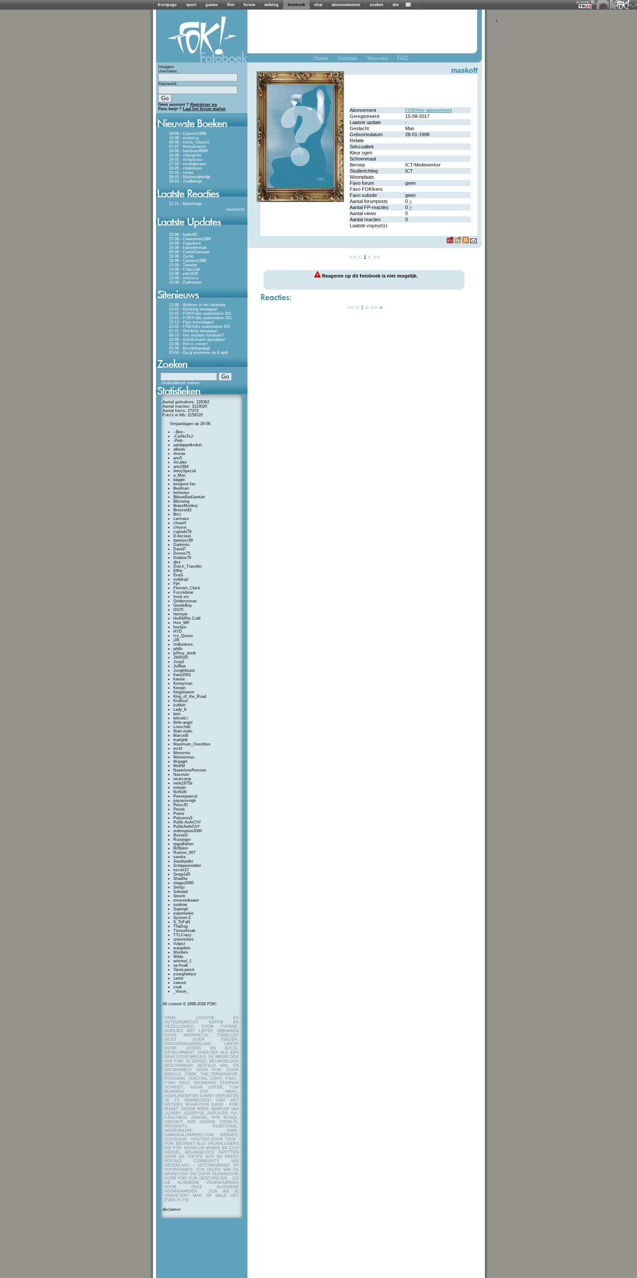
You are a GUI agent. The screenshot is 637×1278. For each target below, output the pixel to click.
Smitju (179, 887)
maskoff (464, 70)
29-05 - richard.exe (186, 159)
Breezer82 (182, 510)
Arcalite (180, 462)
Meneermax (184, 757)
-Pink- (178, 440)
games (211, 5)
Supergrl (180, 909)
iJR (176, 640)
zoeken (377, 5)
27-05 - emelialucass (187, 164)
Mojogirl (180, 761)
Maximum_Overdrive (192, 744)
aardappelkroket (187, 445)
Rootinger (182, 839)
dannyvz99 (183, 540)
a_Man (179, 475)
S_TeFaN (181, 922)
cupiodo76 (182, 532)
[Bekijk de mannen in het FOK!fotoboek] (351, 60)
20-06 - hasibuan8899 (188, 151)
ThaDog (180, 926)
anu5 (177, 458)
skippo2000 (183, 883)
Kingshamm (184, 692)
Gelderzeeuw (185, 601)
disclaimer (171, 1209)
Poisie (178, 813)
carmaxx (181, 518)
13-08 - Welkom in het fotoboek (197, 305)
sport (191, 5)
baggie (179, 479)
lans (177, 714)
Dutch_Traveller (187, 566)
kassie (179, 679)
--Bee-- (179, 432)
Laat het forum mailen (204, 109)
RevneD (180, 835)
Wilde (178, 956)
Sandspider (183, 861)
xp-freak (180, 965)
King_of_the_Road (189, 696)
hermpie (180, 614)
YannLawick (184, 969)
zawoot (179, 983)
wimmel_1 (182, 961)
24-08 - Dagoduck (185, 243)
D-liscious (182, 536)
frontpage (167, 5)
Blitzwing (181, 501)
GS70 (178, 610)
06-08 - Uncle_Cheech (189, 142)
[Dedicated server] (585, 6)
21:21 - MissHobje (185, 204)
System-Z (182, 917)
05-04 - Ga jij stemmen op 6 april (198, 352)
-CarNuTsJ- (183, 436)
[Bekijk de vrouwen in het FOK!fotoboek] (381, 60)
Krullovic (180, 701)
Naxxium (181, 774)
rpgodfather (183, 844)
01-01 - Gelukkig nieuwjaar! (193, 331)
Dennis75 (181, 553)
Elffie (177, 571)
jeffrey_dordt (184, 653)
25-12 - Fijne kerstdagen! (191, 322)
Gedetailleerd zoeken (180, 383)
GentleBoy (182, 605)
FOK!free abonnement (428, 110)
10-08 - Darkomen (185, 282)
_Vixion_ (180, 991)
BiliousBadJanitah (189, 497)
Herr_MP (181, 623)
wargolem (182, 948)
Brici (177, 514)
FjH (176, 584)
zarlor (178, 978)
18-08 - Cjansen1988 (187, 133)
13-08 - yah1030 (183, 273)
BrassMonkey (185, 505)
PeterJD (180, 805)
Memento (181, 753)
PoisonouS (182, 818)
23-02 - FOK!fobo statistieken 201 (199, 326)
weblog (271, 5)
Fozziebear (183, 592)
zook (177, 987)
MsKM (179, 766)
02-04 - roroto (181, 172)
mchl (177, 748)
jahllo (177, 649)
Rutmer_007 (184, 852)
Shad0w (180, 878)
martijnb (180, 740)
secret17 (181, 870)
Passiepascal (185, 796)
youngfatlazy (184, 974)
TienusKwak (184, 930)
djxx (177, 562)
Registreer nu (203, 104)
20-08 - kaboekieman (188, 247)
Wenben (180, 952)
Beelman (181, 488)
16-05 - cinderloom (185, 168)
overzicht (236, 209)
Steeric (179, 896)
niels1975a (182, 783)
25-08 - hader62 (183, 234)
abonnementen (346, 5)
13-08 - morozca (183, 138)
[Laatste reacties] (201, 200)
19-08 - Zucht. (182, 256)
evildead (180, 579)
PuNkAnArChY (186, 826)
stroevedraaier (186, 900)
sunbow (180, 904)
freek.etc (181, 597)
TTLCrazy (182, 935)
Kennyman (182, 683)
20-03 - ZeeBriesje (185, 181)
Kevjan (179, 688)
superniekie (183, 913)
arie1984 (180, 466)
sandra (179, 857)
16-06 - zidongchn (185, 155)
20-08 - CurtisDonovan (189, 252)
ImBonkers (183, 644)
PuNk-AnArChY (187, 822)
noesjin (179, 787)
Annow (179, 453)
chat (318, 5)
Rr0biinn (180, 848)
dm (396, 5)
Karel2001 (182, 675)
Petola (179, 809)
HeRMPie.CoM (187, 618)
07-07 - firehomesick (187, 146)
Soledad (180, 891)
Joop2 (178, 662)
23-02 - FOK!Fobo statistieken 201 (200, 313)
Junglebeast (184, 670)
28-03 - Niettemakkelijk (190, 177)
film (230, 5)
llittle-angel (182, 722)
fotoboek (296, 5)
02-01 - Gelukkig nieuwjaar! (193, 309)
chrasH (179, 523)
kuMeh (179, 705)
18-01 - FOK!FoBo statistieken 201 (200, 318)
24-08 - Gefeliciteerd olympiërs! (197, 339)
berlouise (181, 492)
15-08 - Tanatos (183, 265)
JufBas (179, 666)
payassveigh (184, 800)
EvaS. (178, 575)
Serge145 (181, 874)
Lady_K (180, 709)
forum (249, 5)
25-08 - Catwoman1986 (190, 239)
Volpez (179, 943)
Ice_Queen (183, 636)
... (205, 204)
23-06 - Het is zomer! (188, 344)
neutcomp (182, 779)
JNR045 (180, 657)
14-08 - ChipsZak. (185, 269)
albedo (179, 449)
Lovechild (181, 727)
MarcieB (180, 735)
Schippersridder (187, 865)
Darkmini (181, 545)
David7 (179, 549)
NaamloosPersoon (189, 770)
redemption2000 (187, 831)
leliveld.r (180, 718)
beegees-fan (184, 484)
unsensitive (183, 939)
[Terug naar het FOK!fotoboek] (324, 60)
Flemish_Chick (186, 588)
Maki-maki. (183, 731)
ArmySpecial (184, 471)
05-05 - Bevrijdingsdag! (189, 348)
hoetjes (179, 627)
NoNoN (180, 792)
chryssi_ (180, 527)
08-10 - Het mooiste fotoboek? (196, 335)
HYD (177, 631)
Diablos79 (182, 558)
